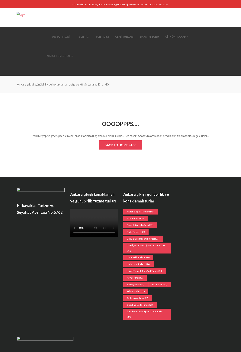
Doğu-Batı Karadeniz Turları (143, 238)
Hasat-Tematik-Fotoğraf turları (144, 271)
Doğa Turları (136, 232)
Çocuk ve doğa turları (140, 304)
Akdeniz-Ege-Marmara (140, 211)
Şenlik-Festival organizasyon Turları (145, 314)
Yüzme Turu (159, 284)
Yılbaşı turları (136, 291)
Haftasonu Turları (138, 264)
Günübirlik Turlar (138, 257)
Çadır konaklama (138, 298)
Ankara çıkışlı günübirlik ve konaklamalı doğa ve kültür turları (56, 84)
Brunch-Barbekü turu (140, 225)
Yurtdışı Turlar (135, 284)
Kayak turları (135, 277)
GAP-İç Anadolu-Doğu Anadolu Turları (146, 248)
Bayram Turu (135, 218)
